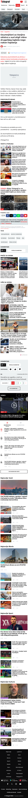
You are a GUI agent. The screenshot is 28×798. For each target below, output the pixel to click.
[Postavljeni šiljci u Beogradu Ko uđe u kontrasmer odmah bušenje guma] (14, 405)
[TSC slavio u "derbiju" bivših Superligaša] (6, 655)
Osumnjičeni (11, 238)
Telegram (8, 223)
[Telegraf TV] (20, 784)
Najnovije (7, 478)
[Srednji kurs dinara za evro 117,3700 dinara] (14, 555)
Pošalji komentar (17, 250)
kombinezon (4, 242)
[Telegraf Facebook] (7, 784)
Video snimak (12, 242)
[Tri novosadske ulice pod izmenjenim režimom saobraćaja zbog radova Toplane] (6, 510)
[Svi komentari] (10, 369)
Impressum (15, 789)
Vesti (2, 31)
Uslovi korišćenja (4, 228)
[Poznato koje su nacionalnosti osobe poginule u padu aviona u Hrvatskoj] (6, 104)
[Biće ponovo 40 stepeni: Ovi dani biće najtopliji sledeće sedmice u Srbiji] (6, 176)
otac (23, 238)
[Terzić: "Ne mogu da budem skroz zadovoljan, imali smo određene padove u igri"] (6, 645)
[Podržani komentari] (15, 369)
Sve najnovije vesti (14, 471)
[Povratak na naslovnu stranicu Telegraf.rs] (5, 2)
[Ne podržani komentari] (19, 369)
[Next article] (27, 399)
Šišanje (18, 238)
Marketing (8, 789)
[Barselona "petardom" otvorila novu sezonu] (6, 664)
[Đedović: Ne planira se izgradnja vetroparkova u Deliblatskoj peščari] (6, 577)
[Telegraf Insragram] (16, 784)
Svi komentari (14, 388)
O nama (3, 789)
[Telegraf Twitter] (11, 784)
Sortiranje (4, 369)
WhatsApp (24, 221)
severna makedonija (16, 234)
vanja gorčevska (5, 234)
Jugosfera (7, 31)
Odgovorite (5, 383)
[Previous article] (1, 399)
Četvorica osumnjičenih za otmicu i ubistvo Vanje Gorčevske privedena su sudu (14, 59)
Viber (2, 223)
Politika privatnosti (11, 792)
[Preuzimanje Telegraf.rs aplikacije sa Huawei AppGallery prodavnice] (23, 780)
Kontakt (19, 792)
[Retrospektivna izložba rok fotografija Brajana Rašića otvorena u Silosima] (6, 742)
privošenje (3, 238)
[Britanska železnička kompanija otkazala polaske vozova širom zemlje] (6, 519)
